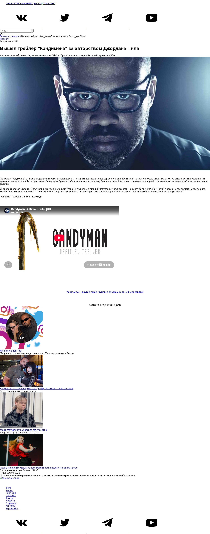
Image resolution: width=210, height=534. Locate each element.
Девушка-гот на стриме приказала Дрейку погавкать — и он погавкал (36, 388)
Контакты (11, 506)
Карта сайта (12, 508)
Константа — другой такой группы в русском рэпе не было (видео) (105, 292)
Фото (8, 488)
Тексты (19, 3)
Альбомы (28, 3)
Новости (10, 3)
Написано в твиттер (10, 351)
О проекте (11, 503)
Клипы (37, 3)
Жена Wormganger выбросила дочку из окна (23, 430)
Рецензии (11, 493)
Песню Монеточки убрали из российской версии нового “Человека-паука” (39, 468)
